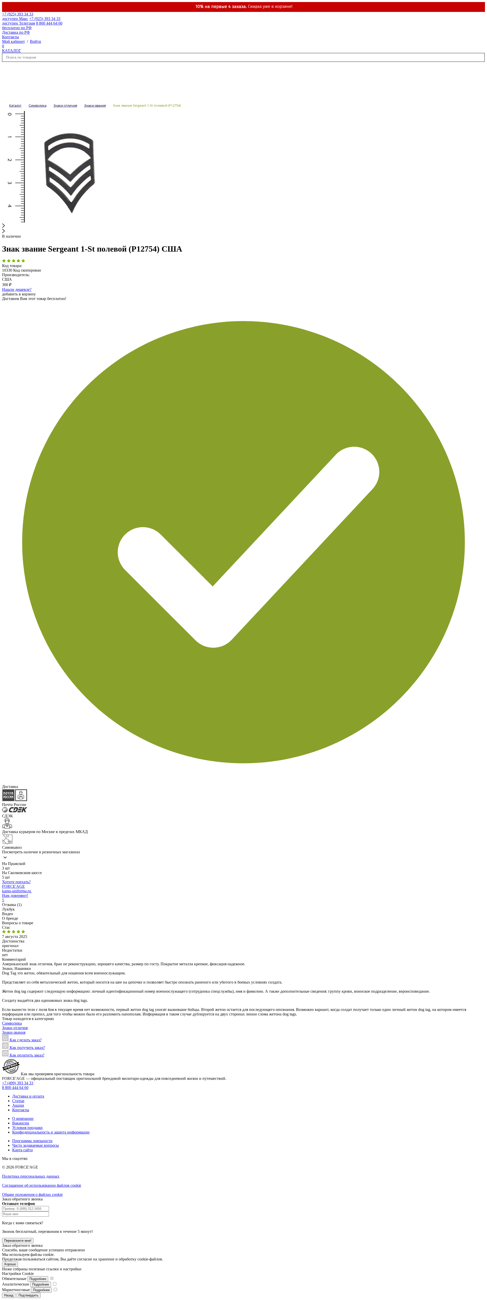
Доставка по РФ (16, 32)
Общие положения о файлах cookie (32, 1194)
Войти (35, 41)
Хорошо (10, 1264)
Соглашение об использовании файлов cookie (41, 1185)
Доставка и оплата (28, 1096)
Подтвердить (29, 1295)
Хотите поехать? (16, 882)
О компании (22, 1118)
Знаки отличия (15, 1028)
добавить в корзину (19, 294)
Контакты (10, 37)
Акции (18, 1105)
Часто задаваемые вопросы (35, 1145)
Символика (12, 1023)
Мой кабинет (13, 41)
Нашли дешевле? (16, 289)
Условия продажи (27, 1127)
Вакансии (20, 1123)
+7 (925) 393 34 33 (17, 16)
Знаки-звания (13, 1032)
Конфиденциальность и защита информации (51, 1132)
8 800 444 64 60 (15, 1087)
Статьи (18, 1101)
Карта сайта (22, 1150)
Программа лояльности (32, 1141)
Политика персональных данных (30, 1176)
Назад (8, 1295)
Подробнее (37, 1279)
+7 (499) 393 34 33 (17, 1083)
